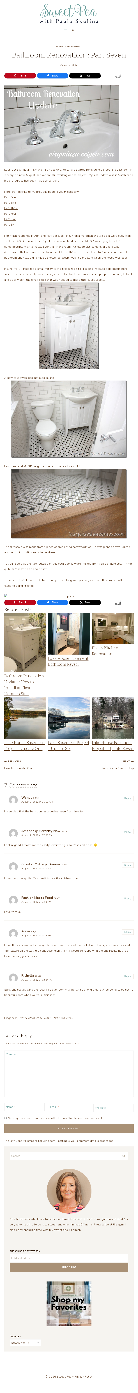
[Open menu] (65, 30)
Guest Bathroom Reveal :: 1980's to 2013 (45, 1018)
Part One (10, 197)
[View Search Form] (73, 30)
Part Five (10, 219)
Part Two (10, 203)
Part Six (9, 225)
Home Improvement (69, 46)
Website (100, 1108)
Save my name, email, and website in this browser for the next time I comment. (55, 1118)
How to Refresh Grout (18, 765)
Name (10, 1107)
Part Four (10, 214)
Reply (127, 798)
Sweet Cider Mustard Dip (117, 765)
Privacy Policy (84, 1377)
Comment (13, 1054)
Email (54, 1107)
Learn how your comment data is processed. (85, 1141)
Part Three (11, 208)
